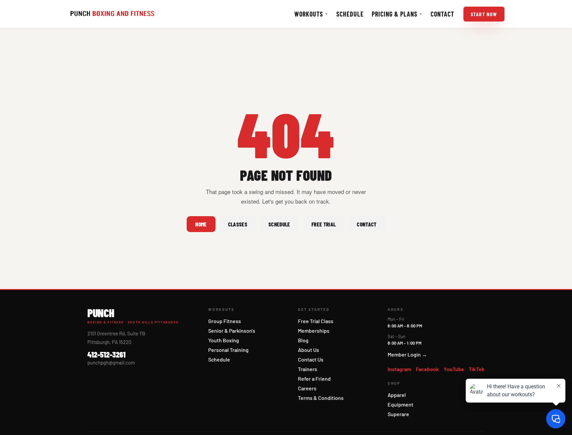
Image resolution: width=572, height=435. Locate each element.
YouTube (454, 369)
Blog (303, 340)
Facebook (427, 369)
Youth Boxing (223, 340)
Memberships (313, 330)
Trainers (307, 369)
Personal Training (228, 350)
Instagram (399, 369)
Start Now (484, 14)
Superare (398, 414)
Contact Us (310, 359)
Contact (442, 14)
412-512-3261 (106, 354)
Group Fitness (224, 321)
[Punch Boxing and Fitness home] (112, 14)
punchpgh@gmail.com (111, 362)
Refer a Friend (314, 378)
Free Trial (323, 224)
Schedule (350, 14)
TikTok (477, 369)
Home (201, 224)
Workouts (311, 14)
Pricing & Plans (397, 14)
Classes (237, 224)
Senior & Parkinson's (231, 330)
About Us (308, 350)
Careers (307, 388)
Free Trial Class (315, 321)
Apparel (397, 395)
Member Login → (407, 354)
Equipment (400, 404)
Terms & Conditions (321, 398)
